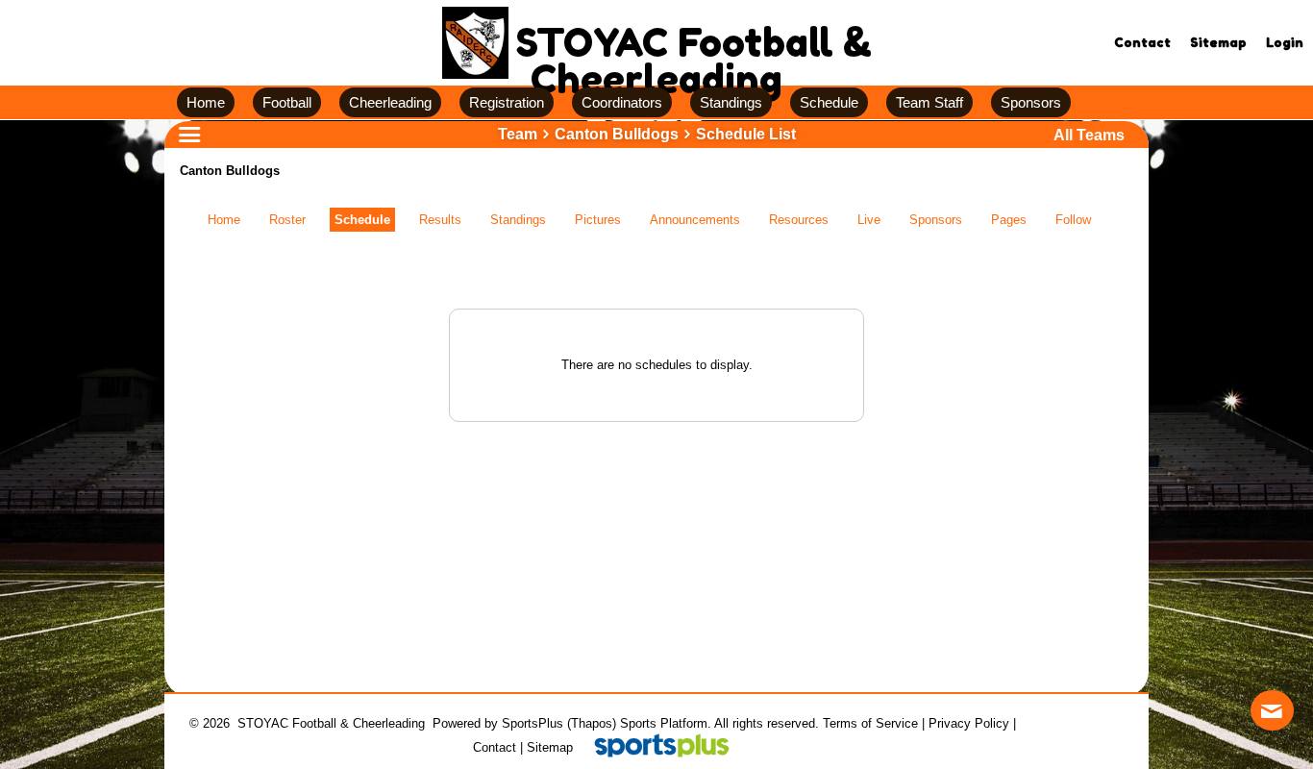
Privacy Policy (969, 723)
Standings (518, 219)
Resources (799, 219)
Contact (494, 747)
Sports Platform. (665, 723)
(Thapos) (591, 723)
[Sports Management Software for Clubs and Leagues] (654, 747)
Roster (287, 219)
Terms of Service (870, 723)
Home (224, 219)
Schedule (362, 219)
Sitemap (550, 747)
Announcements (695, 219)
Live (868, 219)
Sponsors (935, 219)
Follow (1073, 219)
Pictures (598, 219)
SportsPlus (532, 723)
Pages (1009, 219)
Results (440, 219)
